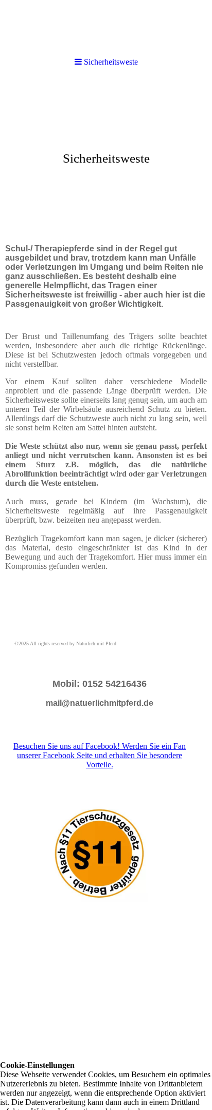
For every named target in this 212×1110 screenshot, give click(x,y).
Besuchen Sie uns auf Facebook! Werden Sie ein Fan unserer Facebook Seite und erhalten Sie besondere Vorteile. (99, 755)
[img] (106, 27)
